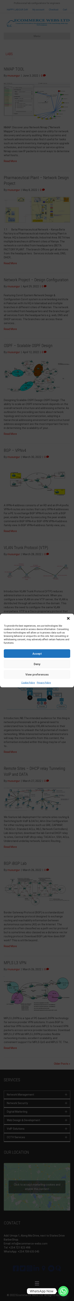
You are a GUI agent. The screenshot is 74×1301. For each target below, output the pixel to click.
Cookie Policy (28, 682)
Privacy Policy (44, 682)
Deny (37, 664)
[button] (68, 618)
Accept (37, 653)
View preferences (37, 674)
